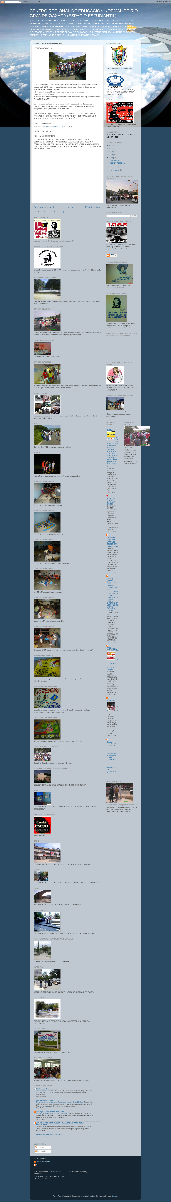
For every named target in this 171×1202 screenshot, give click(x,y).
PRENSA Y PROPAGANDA (113, 649)
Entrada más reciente (44, 207)
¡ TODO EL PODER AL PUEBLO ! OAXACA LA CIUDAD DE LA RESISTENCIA (113, 542)
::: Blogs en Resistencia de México (50, 1112)
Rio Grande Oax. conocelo (46, 1089)
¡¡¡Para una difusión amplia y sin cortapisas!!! (51, 1113)
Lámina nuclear (41, 1091)
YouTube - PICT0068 (111, 499)
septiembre (115, 170)
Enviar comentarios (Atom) (54, 212)
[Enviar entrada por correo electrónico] (70, 126)
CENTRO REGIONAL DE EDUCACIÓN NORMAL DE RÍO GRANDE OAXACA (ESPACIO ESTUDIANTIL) (84, 13)
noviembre (115, 160)
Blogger (114, 1196)
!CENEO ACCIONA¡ (117, 163)
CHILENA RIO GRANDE (112, 503)
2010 (111, 151)
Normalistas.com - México (45, 1165)
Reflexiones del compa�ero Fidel (111, 770)
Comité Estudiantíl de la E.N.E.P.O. (112, 744)
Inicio (70, 207)
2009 (111, 155)
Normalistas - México (44, 1100)
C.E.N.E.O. (111, 701)
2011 (111, 148)
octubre (114, 167)
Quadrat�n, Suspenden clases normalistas (111, 756)
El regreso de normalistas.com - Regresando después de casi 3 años (59, 1102)
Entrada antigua (93, 207)
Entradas (40, 1147)
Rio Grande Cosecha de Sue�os (49, 1134)
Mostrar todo (97, 1139)
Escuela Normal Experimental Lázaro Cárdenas (112, 582)
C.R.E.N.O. (111, 430)
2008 (111, 158)
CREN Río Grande (43, 1162)
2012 (111, 145)
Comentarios (41, 1151)
